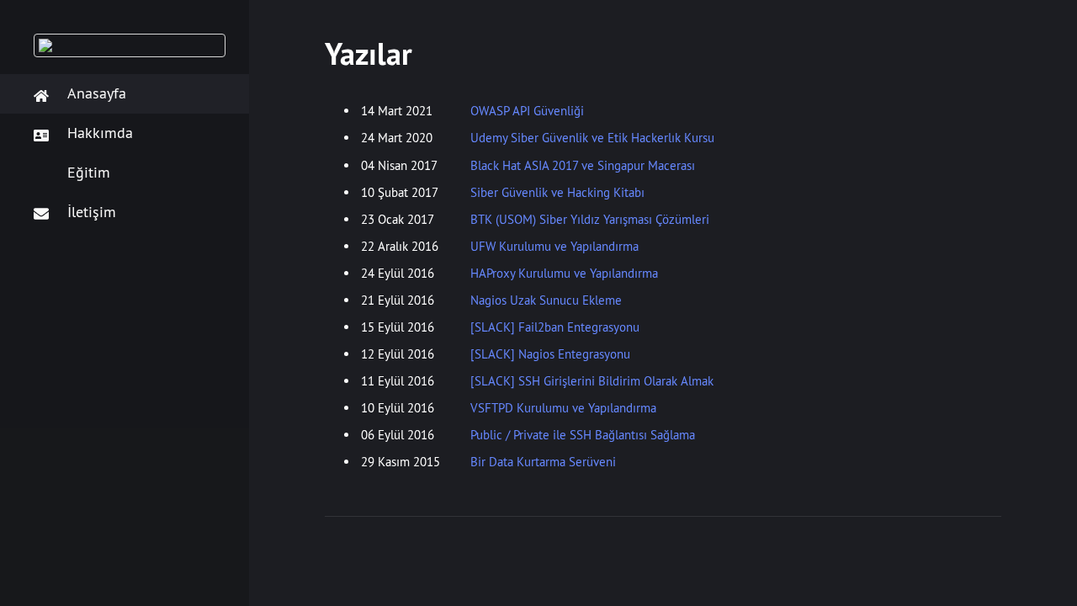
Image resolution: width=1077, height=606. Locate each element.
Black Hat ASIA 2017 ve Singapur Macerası (582, 165)
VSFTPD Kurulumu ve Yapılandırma (563, 408)
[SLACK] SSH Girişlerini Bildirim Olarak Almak (592, 381)
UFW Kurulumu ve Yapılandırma (554, 246)
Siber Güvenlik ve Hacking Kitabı (557, 192)
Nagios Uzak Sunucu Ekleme (546, 300)
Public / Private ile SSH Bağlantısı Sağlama (582, 435)
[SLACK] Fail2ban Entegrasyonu (554, 327)
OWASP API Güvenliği (527, 111)
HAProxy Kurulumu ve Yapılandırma (564, 273)
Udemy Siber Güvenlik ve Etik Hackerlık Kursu (592, 138)
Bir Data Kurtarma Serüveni (543, 462)
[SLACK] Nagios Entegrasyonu (550, 354)
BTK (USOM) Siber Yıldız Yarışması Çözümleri (589, 219)
